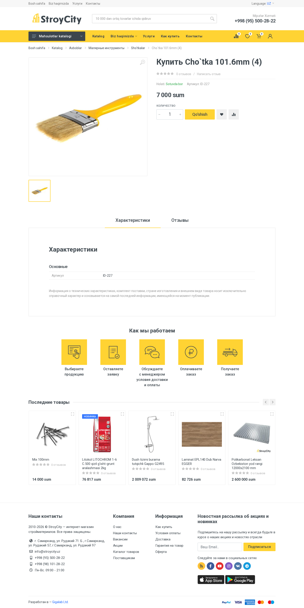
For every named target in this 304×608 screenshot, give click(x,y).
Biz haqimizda (59, 3)
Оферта (161, 552)
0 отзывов (183, 74)
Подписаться (259, 547)
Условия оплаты (167, 533)
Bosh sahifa (36, 3)
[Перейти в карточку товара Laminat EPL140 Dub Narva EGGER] (202, 434)
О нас (117, 527)
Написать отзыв (209, 74)
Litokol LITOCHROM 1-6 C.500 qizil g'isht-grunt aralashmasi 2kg (99, 464)
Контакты (93, 3)
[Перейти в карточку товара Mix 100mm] (52, 434)
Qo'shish (199, 114)
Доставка (162, 539)
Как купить (163, 527)
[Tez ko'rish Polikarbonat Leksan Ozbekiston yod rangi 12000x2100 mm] (272, 414)
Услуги (77, 3)
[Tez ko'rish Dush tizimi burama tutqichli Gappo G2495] (172, 414)
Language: (261, 3)
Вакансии (120, 539)
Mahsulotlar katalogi (55, 36)
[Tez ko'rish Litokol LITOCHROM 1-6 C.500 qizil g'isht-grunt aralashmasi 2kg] (122, 414)
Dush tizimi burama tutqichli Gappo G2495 (148, 462)
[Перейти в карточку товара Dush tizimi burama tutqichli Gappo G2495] (152, 434)
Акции (118, 546)
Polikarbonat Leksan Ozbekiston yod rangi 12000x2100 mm (247, 464)
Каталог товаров (126, 552)
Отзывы (180, 220)
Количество (165, 105)
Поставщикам (124, 558)
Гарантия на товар (169, 546)
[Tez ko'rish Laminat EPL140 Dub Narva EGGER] (222, 414)
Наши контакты (125, 533)
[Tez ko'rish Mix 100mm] (72, 414)
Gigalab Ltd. (60, 602)
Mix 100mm (40, 460)
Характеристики (133, 220)
